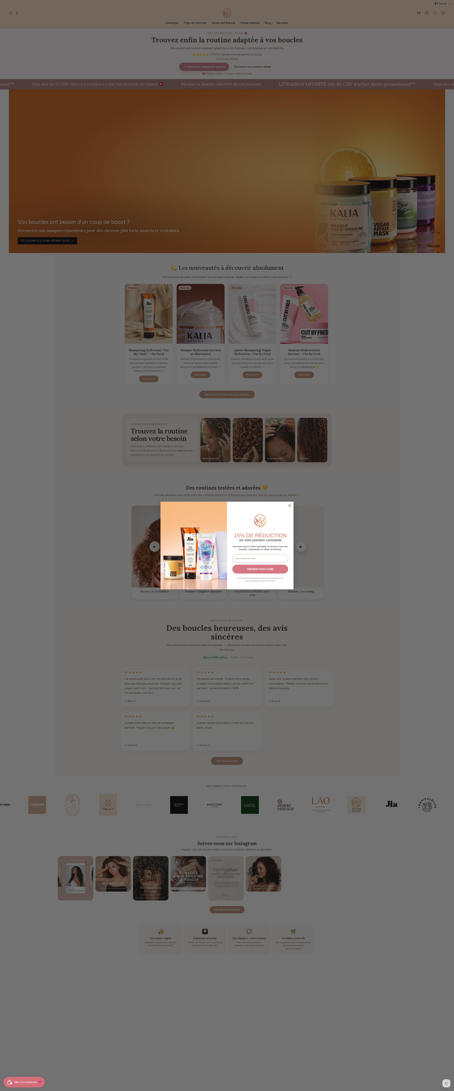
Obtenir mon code (260, 569)
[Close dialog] (289, 505)
